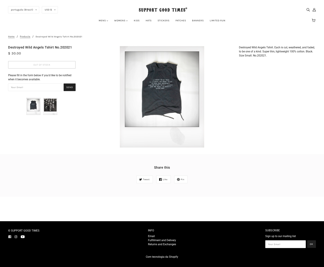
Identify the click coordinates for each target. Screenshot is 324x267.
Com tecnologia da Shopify (162, 256)
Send (69, 87)
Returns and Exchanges (162, 244)
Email (151, 236)
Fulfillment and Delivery (162, 240)
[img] (308, 9)
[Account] (314, 9)
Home (11, 36)
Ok (311, 244)
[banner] (162, 9)
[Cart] (314, 20)
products (25, 36)
